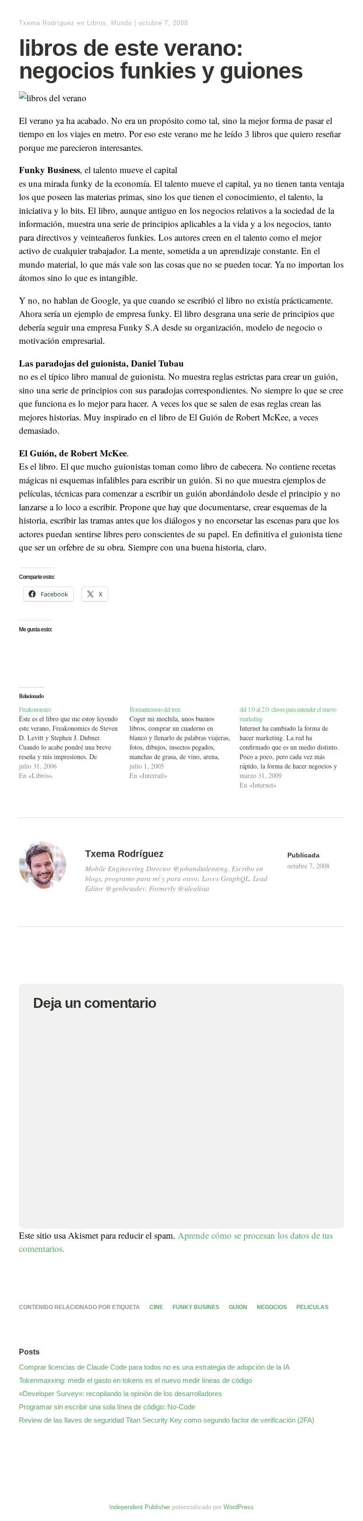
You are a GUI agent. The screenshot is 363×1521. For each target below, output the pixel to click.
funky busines (196, 1307)
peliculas (312, 1307)
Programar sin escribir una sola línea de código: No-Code (107, 1407)
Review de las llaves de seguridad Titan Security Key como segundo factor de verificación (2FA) (166, 1420)
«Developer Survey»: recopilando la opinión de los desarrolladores (120, 1394)
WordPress (239, 1507)
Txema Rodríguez (47, 22)
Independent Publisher (139, 1507)
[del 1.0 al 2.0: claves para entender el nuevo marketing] (295, 747)
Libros (96, 22)
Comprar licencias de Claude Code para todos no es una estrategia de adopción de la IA (154, 1367)
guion (238, 1307)
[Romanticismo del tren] (185, 742)
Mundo (121, 22)
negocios (272, 1307)
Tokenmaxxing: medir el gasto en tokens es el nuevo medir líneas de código (135, 1380)
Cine (156, 1307)
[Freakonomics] (74, 742)
